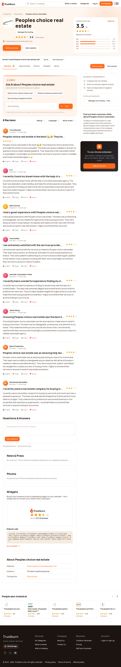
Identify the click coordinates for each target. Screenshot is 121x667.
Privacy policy (50, 662)
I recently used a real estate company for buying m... (33, 388)
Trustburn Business (84, 640)
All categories (40, 640)
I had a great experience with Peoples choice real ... (32, 212)
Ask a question (12, 439)
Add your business (83, 648)
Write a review (71, 3)
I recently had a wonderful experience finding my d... (33, 281)
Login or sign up (108, 640)
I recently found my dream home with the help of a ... (33, 176)
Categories (84, 3)
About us (61, 640)
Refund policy (78, 662)
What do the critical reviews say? (20, 93)
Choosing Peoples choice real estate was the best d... (33, 317)
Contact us (61, 644)
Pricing (79, 644)
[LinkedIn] (15, 653)
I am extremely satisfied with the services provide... (32, 245)
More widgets (12, 546)
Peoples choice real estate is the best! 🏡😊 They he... (34, 136)
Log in (95, 3)
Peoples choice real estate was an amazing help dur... (33, 352)
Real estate (18, 14)
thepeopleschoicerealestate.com (42, 566)
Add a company (41, 648)
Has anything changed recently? (20, 98)
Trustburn (10, 636)
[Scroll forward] (117, 596)
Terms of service (64, 662)
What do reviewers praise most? (50, 93)
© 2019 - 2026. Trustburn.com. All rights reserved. (23, 662)
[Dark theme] (116, 3)
